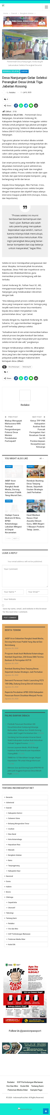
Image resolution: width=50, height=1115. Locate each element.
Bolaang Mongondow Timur (18, 824)
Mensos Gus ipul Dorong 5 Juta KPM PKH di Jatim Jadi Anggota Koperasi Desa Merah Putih (25, 770)
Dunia (8, 881)
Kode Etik (11, 945)
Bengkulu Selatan (11, 71)
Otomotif (11, 908)
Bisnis (8, 892)
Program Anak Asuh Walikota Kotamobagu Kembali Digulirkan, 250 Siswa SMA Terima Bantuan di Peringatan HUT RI (24, 656)
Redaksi (11, 923)
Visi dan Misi (13, 929)
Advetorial (10, 803)
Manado (11, 850)
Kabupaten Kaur (14, 871)
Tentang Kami (11, 918)
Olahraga (9, 897)
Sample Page (36, 1090)
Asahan (11, 829)
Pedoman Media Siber (16, 939)
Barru (10, 860)
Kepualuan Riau (14, 845)
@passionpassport (30, 1030)
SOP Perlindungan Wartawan (19, 934)
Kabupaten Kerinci (15, 813)
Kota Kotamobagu (15, 839)
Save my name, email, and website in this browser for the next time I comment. (25, 610)
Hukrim (9, 887)
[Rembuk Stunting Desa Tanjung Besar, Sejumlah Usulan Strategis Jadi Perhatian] (36, 471)
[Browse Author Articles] (25, 395)
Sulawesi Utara (14, 818)
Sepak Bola (12, 902)
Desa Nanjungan (14, 367)
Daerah (24, 71)
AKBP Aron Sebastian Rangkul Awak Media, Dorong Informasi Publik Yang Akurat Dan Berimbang (24, 641)
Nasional (9, 876)
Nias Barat (12, 834)
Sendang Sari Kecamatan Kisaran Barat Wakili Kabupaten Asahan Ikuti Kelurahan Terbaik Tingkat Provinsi (25, 740)
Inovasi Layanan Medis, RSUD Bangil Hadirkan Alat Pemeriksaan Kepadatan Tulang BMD (24, 750)
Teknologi (9, 913)
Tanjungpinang (14, 866)
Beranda (9, 797)
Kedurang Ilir (27, 367)
